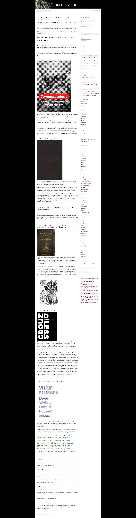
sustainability (84, 301)
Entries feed (83, 254)
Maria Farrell (83, 126)
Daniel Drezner (83, 166)
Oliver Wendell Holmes (92, 296)
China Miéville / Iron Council (86, 75)
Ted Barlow (83, 242)
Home (38, 10)
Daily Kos (82, 162)
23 (97, 63)
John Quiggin (83, 120)
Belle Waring (83, 101)
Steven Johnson (84, 200)
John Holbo (83, 118)
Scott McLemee (84, 241)
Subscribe (96, 10)
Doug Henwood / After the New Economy (88, 82)
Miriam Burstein (84, 191)
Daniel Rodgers (89, 286)
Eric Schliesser (83, 107)
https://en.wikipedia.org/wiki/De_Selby (45, 482)
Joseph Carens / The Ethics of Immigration (89, 88)
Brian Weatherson (84, 219)
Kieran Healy (83, 229)
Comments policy (46, 10)
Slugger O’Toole (84, 197)
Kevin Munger (83, 122)
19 (87, 63)
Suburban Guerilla (84, 202)
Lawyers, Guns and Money (86, 181)
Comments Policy (84, 141)
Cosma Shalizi (83, 160)
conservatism (84, 286)
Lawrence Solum (84, 179)
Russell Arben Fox (84, 195)
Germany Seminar (85, 289)
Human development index (87, 289)
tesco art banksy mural (92, 300)
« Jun (82, 68)
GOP (90, 289)
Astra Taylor (83, 218)
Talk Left (82, 204)
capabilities (84, 281)
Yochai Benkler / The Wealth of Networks (88, 95)
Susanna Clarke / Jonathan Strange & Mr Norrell (90, 93)
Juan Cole (82, 175)
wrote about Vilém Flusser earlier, (47, 22)
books (88, 280)
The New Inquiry (84, 206)
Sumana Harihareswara (43, 463)
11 (84, 62)
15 (94, 62)
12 (87, 62)
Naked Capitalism (84, 193)
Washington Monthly (85, 212)
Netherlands (83, 296)
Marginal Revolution (85, 185)
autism (91, 278)
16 (97, 62)
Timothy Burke (83, 208)
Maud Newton (83, 187)
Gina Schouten (83, 110)
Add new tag (82, 278)
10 (81, 62)
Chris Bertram (83, 105)
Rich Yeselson (83, 239)
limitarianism (85, 293)
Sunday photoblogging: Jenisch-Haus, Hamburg (90, 269)
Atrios (82, 152)
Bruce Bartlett (92, 279)
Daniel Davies (83, 223)
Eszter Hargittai (83, 108)
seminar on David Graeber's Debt (90, 299)
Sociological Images (84, 198)
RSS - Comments (84, 46)
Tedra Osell (83, 244)
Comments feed (83, 256)
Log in (82, 252)
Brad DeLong (83, 158)
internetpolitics (91, 290)
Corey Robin (83, 221)
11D (81, 147)
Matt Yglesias (86, 294)
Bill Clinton (82, 279)
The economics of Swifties (89, 23)
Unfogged (82, 210)
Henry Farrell (83, 114)
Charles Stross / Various (85, 73)
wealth (85, 302)
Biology (85, 279)
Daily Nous (83, 164)
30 (97, 65)
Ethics (93, 286)
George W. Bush (93, 287)
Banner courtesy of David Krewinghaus (88, 139)
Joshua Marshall (84, 174)
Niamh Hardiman (84, 237)
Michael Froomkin (84, 189)
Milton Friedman (90, 294)
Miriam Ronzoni (84, 128)
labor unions (91, 292)
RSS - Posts (83, 44)
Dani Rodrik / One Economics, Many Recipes (89, 80)
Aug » (85, 68)
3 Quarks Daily (83, 149)
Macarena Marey (84, 124)
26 (87, 65)
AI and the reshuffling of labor (91, 19)
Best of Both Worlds (84, 156)
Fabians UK (83, 172)
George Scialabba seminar (87, 287)
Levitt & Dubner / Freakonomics (87, 89)
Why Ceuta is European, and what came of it (89, 267)
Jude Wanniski (86, 291)
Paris (97, 296)
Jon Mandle (83, 227)
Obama (87, 296)
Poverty (94, 298)
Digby (82, 168)
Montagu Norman (84, 235)
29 (94, 65)
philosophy (89, 298)
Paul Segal (83, 130)
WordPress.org (83, 258)
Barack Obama (95, 278)
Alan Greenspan (87, 278)
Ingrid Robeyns (83, 116)
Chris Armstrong (84, 103)
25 (84, 65)
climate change (87, 284)
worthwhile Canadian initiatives (92, 302)
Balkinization (83, 154)
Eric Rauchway (83, 225)
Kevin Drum (83, 177)
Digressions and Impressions (86, 170)
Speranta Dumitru (84, 133)
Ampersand (83, 151)
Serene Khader (83, 131)
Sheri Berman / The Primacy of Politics (88, 91)
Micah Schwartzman (84, 231)
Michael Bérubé (84, 233)
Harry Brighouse (84, 112)
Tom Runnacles (83, 246)
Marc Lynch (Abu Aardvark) (86, 183)
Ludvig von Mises (93, 293)
